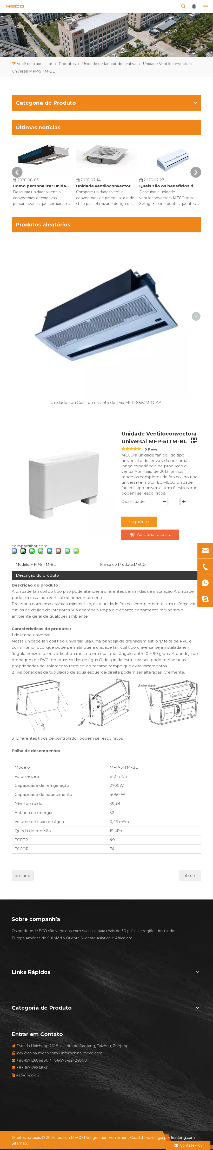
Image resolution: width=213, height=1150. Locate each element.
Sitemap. (20, 1143)
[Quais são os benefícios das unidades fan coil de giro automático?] (169, 174)
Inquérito (139, 521)
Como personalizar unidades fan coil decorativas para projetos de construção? (42, 185)
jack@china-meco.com (37, 1053)
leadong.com (183, 1137)
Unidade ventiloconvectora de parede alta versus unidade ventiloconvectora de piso (105, 185)
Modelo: (23, 564)
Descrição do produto (37, 575)
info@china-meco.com (82, 1053)
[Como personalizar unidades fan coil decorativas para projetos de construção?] (43, 174)
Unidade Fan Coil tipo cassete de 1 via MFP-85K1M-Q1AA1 (106, 402)
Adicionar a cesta (154, 534)
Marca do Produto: (117, 564)
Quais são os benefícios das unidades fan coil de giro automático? (168, 185)
